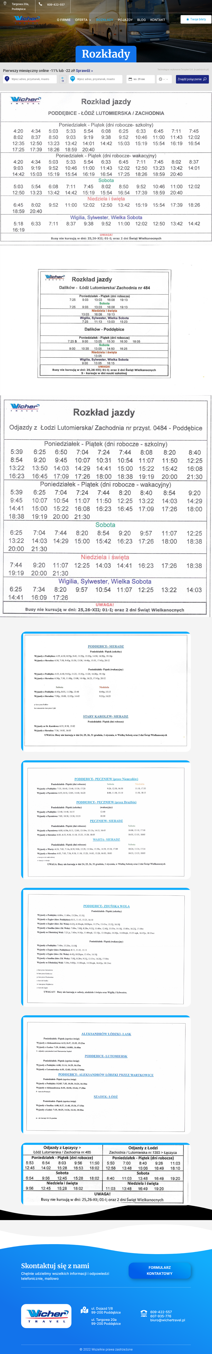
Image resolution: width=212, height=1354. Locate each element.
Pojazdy (125, 20)
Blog (141, 20)
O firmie (64, 20)
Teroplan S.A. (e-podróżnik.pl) (195, 69)
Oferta (81, 20)
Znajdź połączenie (190, 79)
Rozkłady (104, 20)
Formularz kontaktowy (159, 1270)
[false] (62, 79)
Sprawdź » (84, 70)
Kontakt (157, 20)
